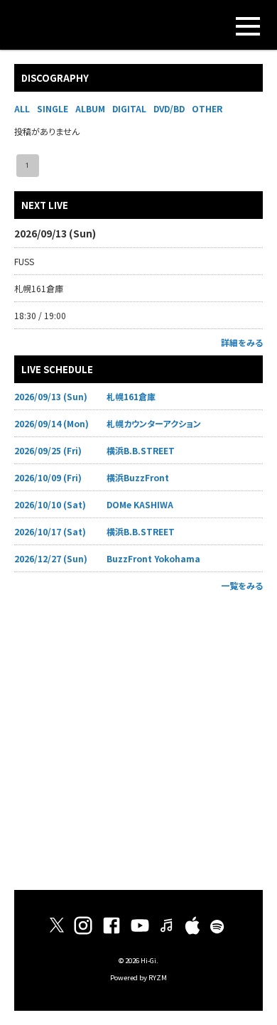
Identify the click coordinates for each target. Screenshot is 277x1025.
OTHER (207, 108)
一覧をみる (242, 585)
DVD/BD (169, 108)
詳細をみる (242, 342)
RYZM (157, 977)
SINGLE (52, 108)
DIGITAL (129, 108)
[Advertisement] (138, 737)
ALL (22, 108)
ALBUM (90, 108)
